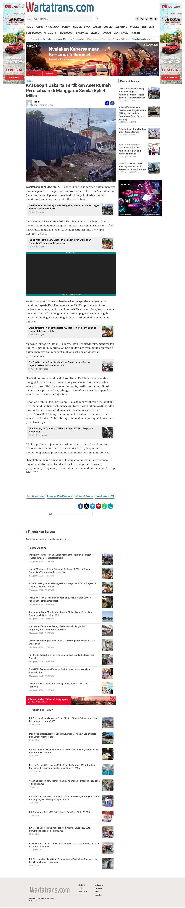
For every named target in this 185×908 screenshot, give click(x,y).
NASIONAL (120, 27)
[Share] (112, 103)
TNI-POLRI (148, 27)
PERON (66, 27)
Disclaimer (83, 892)
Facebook (98, 888)
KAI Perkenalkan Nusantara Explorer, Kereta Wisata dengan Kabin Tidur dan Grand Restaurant (64, 751)
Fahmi (37, 101)
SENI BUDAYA (34, 33)
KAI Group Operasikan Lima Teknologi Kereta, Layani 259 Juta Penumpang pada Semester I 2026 (59, 829)
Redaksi (135, 33)
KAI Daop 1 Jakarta (84, 496)
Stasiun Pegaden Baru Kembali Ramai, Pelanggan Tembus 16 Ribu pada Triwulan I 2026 (64, 782)
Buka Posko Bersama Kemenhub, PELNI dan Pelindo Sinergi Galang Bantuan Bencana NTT (130, 149)
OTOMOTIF (50, 33)
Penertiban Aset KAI (105, 496)
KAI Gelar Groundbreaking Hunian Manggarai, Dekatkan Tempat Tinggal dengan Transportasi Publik (53, 39)
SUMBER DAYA (81, 27)
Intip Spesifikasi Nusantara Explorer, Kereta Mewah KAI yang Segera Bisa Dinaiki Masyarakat (62, 735)
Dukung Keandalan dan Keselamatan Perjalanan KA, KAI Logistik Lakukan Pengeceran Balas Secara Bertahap (132, 113)
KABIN (39, 27)
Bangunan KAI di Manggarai (59, 496)
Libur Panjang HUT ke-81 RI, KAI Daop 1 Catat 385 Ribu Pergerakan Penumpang (61, 430)
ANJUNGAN (52, 27)
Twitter (97, 892)
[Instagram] (147, 19)
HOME (29, 27)
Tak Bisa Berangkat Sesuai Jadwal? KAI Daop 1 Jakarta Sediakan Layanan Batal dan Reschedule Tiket (60, 364)
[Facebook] (137, 19)
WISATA (134, 27)
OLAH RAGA (121, 33)
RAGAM (106, 33)
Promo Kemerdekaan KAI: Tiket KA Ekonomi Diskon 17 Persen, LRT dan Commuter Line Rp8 (64, 845)
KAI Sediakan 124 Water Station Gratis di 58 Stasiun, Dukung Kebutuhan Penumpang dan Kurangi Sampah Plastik (64, 798)
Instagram (99, 885)
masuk (42, 539)
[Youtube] (151, 19)
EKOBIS (95, 33)
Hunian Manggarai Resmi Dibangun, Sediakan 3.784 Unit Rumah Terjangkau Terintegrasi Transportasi (60, 241)
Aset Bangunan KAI (35, 496)
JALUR (97, 27)
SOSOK (107, 27)
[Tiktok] (156, 19)
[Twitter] (142, 19)
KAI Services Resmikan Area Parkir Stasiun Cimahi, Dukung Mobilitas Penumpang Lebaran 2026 (63, 720)
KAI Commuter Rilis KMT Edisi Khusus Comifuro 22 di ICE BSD (59, 812)
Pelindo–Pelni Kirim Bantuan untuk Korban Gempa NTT (133, 130)
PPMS (81, 888)
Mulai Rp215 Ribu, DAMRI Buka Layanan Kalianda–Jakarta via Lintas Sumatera (132, 166)
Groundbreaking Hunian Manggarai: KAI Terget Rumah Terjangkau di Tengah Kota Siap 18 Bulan (62, 329)
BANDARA (82, 33)
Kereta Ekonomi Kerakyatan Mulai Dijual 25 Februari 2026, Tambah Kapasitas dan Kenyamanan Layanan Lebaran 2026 (62, 767)
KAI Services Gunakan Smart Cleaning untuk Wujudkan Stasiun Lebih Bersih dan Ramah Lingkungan (63, 861)
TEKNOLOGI (66, 33)
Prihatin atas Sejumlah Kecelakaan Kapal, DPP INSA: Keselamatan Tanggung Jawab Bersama (136, 39)
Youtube (98, 895)
